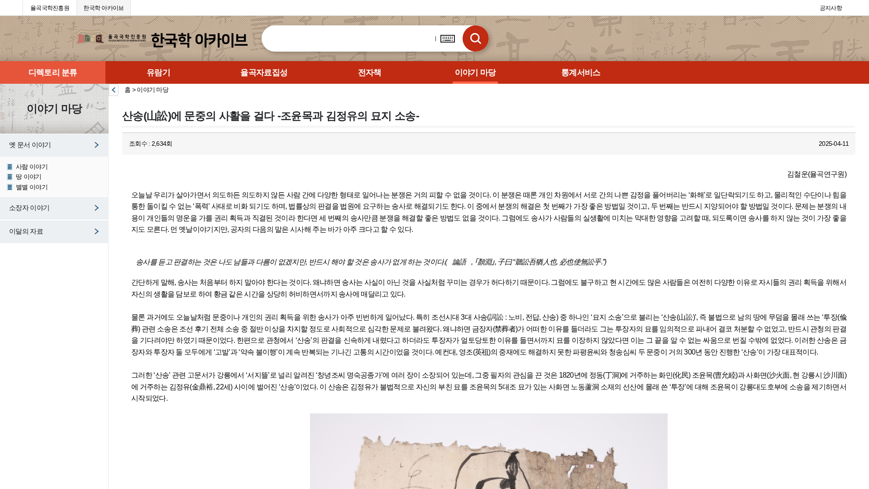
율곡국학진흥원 (49, 8)
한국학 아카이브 (103, 8)
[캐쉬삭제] (14, 6)
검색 (476, 38)
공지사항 (831, 8)
